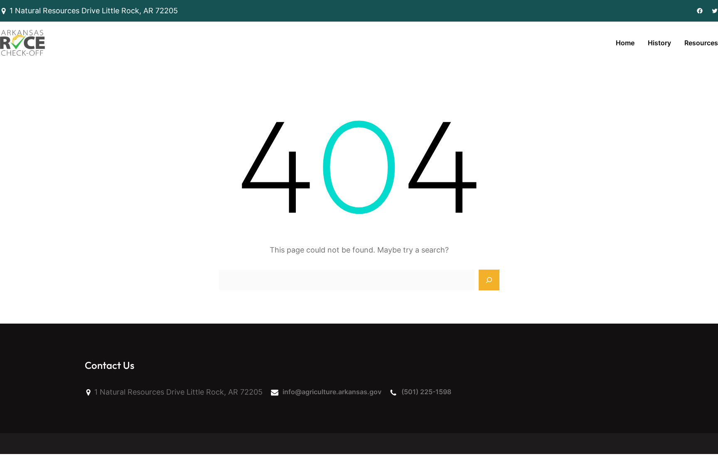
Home (625, 43)
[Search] (489, 280)
